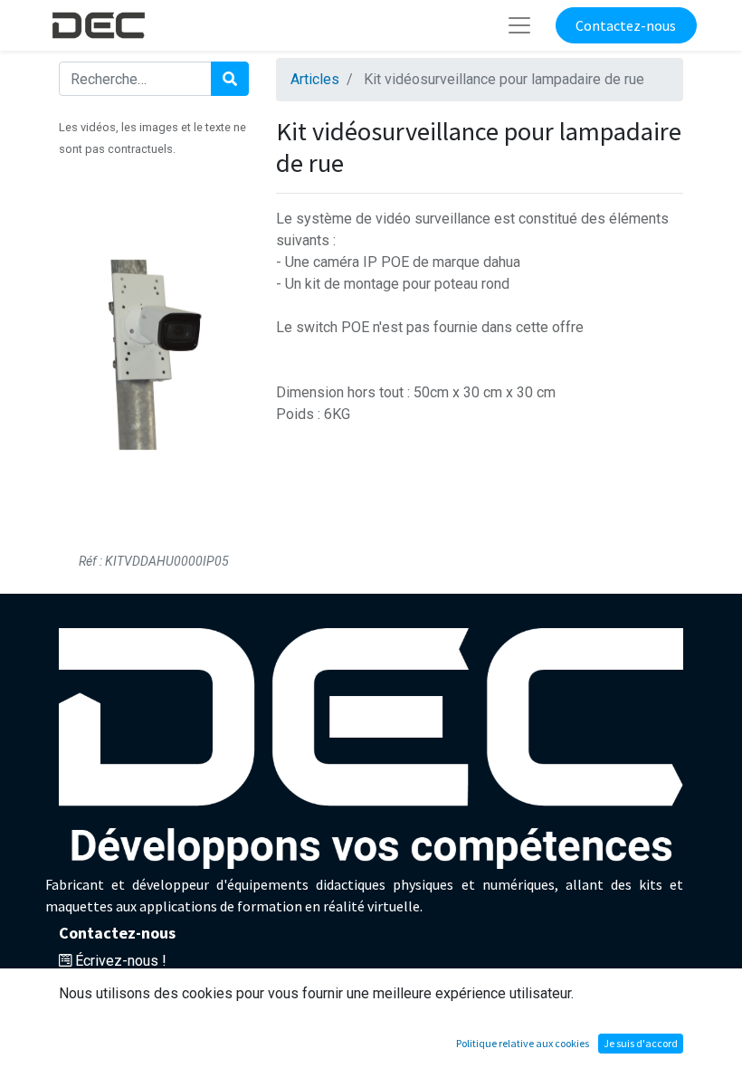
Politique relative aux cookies (522, 1043)
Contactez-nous (626, 25)
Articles (314, 79)
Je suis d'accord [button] (641, 1043)
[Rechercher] (230, 79)
